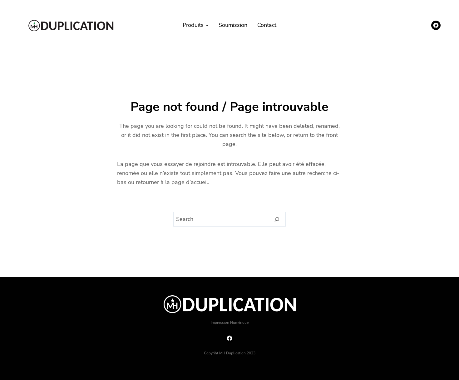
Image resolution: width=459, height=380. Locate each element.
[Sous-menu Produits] (207, 25)
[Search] (277, 219)
